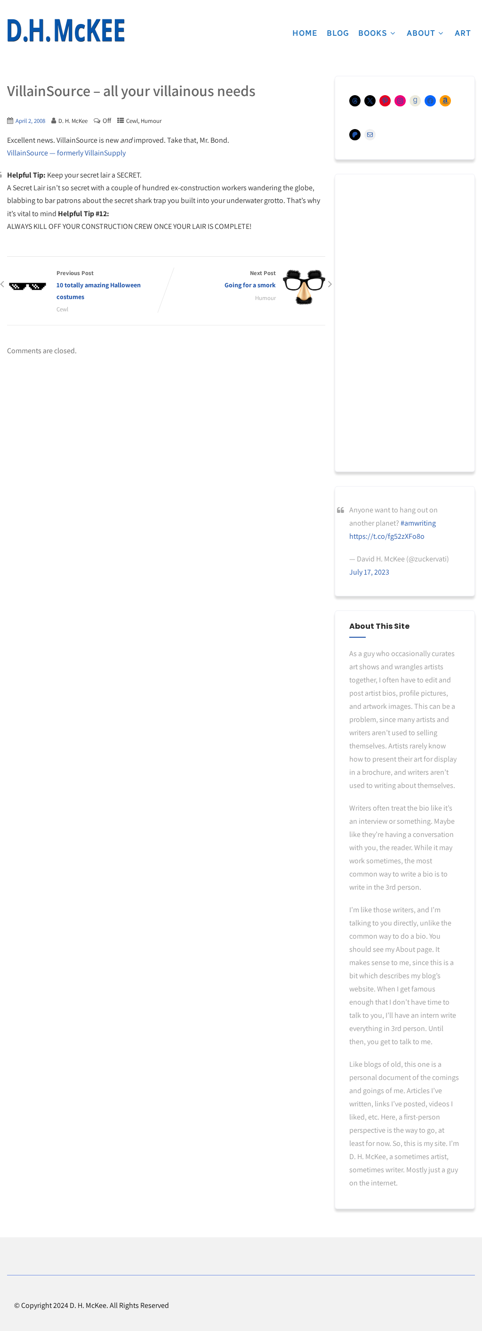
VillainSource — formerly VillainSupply (66, 153)
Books (372, 33)
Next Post (250, 279)
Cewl (132, 121)
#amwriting (418, 523)
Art (463, 33)
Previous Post (98, 285)
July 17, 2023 (369, 572)
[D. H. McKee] (66, 30)
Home (305, 33)
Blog (338, 33)
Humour (151, 121)
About (421, 33)
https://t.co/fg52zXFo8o (387, 536)
